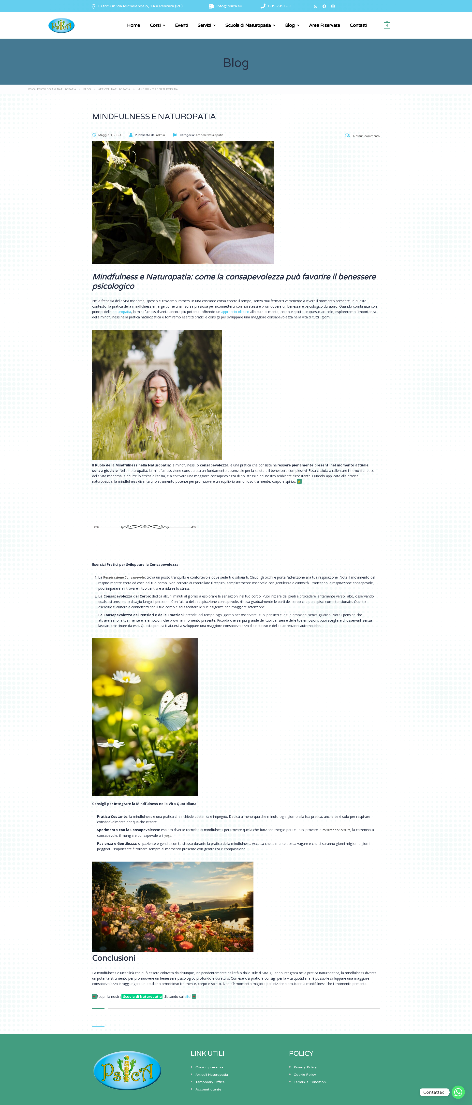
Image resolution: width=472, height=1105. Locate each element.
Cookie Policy (305, 1075)
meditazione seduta (336, 830)
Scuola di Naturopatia (248, 25)
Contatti (358, 25)
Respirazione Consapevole (124, 577)
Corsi (155, 25)
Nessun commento (366, 136)
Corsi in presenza (209, 1067)
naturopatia (122, 311)
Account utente (208, 1089)
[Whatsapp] (316, 6)
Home (133, 25)
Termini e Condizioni (310, 1082)
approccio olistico (235, 311)
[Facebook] (324, 6)
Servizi (204, 25)
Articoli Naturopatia (211, 1075)
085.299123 (279, 6)
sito (188, 996)
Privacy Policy (305, 1067)
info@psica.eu (229, 6)
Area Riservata (324, 25)
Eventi (181, 25)
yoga (167, 836)
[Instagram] (333, 6)
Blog (290, 25)
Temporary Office (210, 1082)
